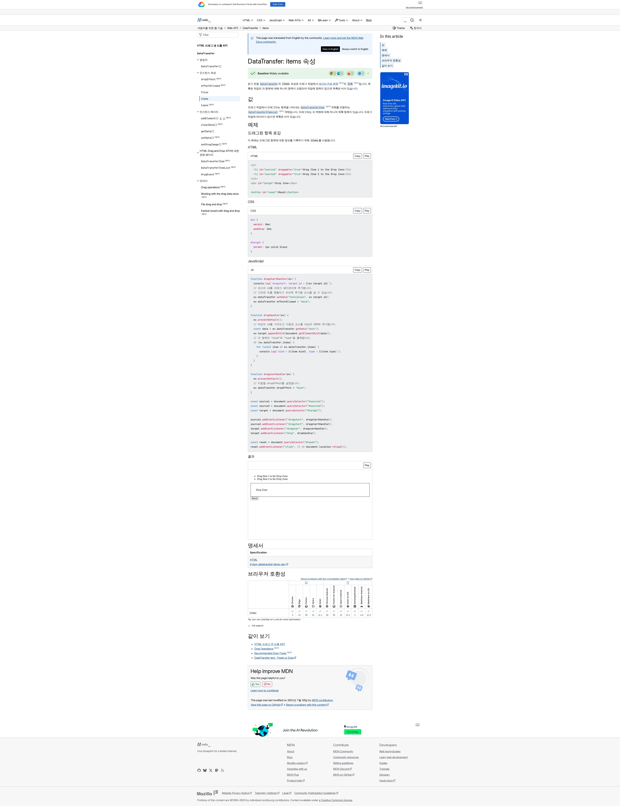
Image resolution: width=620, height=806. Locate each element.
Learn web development (393, 757)
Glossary (384, 774)
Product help (294, 780)
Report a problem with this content (306, 704)
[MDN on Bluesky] (205, 770)
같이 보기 (387, 65)
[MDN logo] (204, 745)
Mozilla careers (296, 763)
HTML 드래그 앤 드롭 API (269, 644)
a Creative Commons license (335, 800)
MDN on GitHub (342, 774)
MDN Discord (341, 769)
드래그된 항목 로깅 (264, 133)
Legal (285, 793)
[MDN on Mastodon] (216, 770)
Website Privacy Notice (235, 793)
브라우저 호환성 (391, 60)
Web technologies (390, 751)
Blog (369, 20)
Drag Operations (263, 648)
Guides (383, 763)
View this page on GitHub (265, 704)
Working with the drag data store (220, 193)
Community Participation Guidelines (315, 793)
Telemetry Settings (266, 793)
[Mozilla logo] (207, 792)
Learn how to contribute (265, 690)
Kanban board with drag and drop (220, 210)
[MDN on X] (211, 770)
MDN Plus (293, 774)
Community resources (346, 757)
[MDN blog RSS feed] (222, 770)
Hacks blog (386, 780)
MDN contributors (322, 700)
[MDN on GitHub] (199, 770)
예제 (384, 50)
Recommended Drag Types (270, 653)
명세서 (386, 55)
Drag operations (210, 187)
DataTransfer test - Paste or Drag (273, 657)
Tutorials (384, 769)
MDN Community (343, 751)
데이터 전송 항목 (328, 83)
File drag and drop (211, 204)
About (290, 751)
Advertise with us (297, 769)
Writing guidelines (343, 763)
